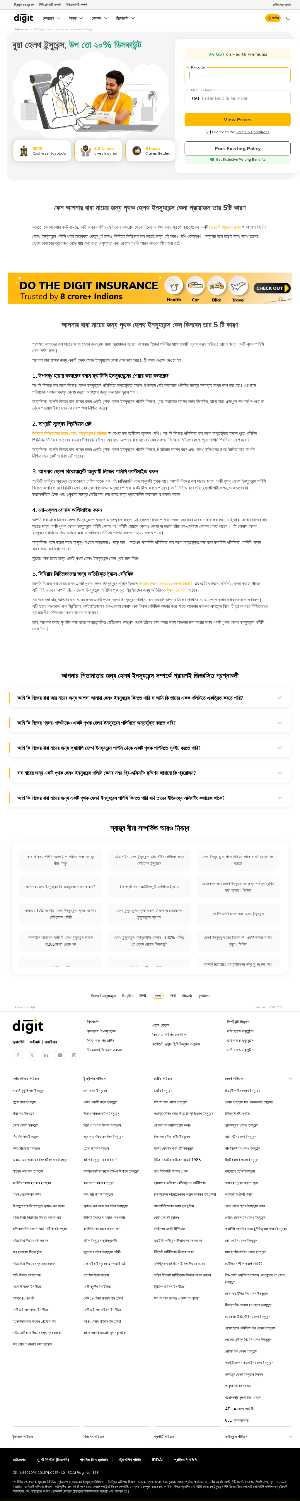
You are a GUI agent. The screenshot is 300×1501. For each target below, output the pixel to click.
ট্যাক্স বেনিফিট (176, 590)
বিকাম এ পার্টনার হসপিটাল (169, 1034)
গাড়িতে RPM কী (23, 1298)
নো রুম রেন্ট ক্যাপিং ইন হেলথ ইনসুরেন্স (248, 1339)
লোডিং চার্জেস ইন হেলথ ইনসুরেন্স (245, 1217)
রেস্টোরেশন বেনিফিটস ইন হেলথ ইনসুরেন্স (250, 1328)
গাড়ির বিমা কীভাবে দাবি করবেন (30, 1240)
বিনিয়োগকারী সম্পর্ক (50, 4)
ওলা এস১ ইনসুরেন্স (95, 1090)
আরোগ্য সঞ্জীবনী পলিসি (239, 1194)
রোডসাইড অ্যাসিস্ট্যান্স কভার (172, 1125)
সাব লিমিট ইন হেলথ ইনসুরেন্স (242, 1148)
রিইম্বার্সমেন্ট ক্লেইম (237, 1113)
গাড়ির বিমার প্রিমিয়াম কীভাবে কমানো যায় (37, 1217)
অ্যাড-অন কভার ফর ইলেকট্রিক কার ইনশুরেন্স (40, 1159)
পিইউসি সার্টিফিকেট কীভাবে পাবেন (174, 1252)
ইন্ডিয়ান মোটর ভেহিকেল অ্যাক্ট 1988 (177, 1159)
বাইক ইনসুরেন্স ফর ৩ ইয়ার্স (100, 1159)
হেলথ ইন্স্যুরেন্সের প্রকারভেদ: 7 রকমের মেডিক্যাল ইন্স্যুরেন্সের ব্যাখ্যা (149, 914)
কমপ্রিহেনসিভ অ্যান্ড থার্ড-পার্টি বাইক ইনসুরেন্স (111, 1171)
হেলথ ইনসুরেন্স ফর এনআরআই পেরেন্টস (249, 1102)
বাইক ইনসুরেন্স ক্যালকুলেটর (100, 1240)
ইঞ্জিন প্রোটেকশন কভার (27, 1194)
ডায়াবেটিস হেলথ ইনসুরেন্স (240, 1136)
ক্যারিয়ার (51, 1042)
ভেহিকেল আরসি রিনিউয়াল (169, 1228)
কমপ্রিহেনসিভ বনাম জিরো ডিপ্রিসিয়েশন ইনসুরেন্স (183, 1113)
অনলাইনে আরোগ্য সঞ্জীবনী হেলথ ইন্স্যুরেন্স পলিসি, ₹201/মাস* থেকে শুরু (60, 941)
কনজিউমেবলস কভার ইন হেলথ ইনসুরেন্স (249, 1362)
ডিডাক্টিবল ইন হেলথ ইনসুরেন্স (242, 1090)
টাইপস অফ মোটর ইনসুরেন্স (170, 1102)
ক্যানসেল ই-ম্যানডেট (101, 1031)
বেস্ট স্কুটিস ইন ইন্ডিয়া (97, 1286)
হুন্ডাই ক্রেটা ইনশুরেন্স (25, 1125)
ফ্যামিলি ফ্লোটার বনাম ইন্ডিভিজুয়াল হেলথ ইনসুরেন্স (256, 1228)
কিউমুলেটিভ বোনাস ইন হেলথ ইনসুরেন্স (248, 1305)
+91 (195, 98)
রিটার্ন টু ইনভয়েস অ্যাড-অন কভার (104, 1217)
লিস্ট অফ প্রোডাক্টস (100, 1040)
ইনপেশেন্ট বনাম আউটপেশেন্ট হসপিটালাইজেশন (149, 886)
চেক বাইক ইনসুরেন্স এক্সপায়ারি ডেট (104, 1263)
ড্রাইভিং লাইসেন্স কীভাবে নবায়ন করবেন (178, 1240)
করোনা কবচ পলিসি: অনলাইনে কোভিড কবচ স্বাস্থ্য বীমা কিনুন (60, 860)
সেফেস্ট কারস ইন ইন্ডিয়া (27, 1286)
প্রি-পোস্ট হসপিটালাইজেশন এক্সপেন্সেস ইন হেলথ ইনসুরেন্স (255, 1278)
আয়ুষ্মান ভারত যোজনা (238, 1385)
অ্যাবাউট (19, 1042)
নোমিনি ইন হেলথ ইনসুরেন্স (241, 1351)
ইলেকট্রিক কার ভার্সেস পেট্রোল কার (34, 1321)
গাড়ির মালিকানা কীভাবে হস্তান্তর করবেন (37, 1332)
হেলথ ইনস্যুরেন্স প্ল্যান (224, 227)
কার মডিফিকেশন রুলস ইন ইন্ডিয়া (174, 1206)
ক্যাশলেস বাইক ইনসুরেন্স (98, 1182)
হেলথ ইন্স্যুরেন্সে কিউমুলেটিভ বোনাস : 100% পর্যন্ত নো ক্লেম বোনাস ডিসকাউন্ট (149, 941)
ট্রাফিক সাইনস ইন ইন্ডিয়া (169, 1286)
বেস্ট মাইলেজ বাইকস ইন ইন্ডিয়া (102, 1309)
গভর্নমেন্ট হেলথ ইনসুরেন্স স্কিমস (244, 1374)
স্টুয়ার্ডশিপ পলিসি (130, 1459)
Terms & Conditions (253, 132)
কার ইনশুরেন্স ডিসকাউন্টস (27, 1252)
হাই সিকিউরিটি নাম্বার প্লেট (171, 1171)
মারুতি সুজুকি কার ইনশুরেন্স (29, 1090)
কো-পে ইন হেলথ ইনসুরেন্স (241, 1240)
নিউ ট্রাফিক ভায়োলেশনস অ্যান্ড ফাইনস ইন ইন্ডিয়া (185, 1194)
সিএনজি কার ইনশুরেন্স (26, 1136)
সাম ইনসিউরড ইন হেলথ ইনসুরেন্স (245, 1252)
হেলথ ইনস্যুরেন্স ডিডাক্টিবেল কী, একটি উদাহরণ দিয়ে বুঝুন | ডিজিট (238, 941)
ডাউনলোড (19, 1459)
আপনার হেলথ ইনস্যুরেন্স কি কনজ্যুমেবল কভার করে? (60, 886)
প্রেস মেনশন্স (160, 1025)
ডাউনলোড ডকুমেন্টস (240, 1031)
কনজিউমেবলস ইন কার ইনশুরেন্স (32, 1182)
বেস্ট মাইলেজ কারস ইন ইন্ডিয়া (31, 1309)
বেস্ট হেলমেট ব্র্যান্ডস (166, 1217)
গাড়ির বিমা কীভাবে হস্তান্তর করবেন (34, 1263)
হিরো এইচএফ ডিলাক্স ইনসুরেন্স (102, 1125)
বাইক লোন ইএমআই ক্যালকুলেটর (104, 1332)
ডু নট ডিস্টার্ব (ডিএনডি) (53, 1459)
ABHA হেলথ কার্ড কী (239, 1408)
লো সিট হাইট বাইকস (96, 1275)
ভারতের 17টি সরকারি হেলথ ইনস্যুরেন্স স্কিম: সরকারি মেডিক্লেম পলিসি (60, 914)
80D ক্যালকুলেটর (236, 1420)
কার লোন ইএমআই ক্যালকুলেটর (32, 1344)
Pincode (198, 67)
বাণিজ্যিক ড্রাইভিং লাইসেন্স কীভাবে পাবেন (179, 1263)
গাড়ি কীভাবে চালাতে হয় (27, 1275)
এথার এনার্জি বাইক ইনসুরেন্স (100, 1102)
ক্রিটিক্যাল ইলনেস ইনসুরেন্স (242, 1159)
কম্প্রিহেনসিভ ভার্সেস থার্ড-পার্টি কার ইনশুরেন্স (40, 1228)
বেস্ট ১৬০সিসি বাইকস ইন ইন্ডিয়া (103, 1298)
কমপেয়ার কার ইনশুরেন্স (26, 1148)
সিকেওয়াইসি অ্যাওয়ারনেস (104, 1049)
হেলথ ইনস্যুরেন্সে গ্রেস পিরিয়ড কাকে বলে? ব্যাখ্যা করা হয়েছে (238, 860)
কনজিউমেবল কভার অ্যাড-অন (101, 1228)
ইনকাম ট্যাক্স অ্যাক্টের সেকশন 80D (165, 583)
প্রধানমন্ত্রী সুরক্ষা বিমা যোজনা (243, 1397)
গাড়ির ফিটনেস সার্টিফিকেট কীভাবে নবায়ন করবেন (182, 1275)
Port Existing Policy (238, 148)
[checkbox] (208, 132)
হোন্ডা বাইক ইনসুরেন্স (96, 1148)
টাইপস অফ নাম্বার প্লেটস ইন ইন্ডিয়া (177, 1298)
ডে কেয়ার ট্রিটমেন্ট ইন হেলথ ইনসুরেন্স (247, 1316)
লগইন (275, 18)
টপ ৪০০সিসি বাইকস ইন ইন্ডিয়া (102, 1321)
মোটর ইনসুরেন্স (163, 1090)
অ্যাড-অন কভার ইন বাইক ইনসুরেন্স (105, 1206)
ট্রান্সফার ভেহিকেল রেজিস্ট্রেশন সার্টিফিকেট (180, 1182)
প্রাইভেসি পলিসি (185, 1459)
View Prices (238, 119)
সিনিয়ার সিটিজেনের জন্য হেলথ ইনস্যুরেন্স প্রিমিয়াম (69, 433)
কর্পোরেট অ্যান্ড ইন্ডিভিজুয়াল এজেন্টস (176, 1044)
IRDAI (157, 1459)
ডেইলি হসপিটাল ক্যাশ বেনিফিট (243, 1263)
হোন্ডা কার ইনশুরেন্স (24, 1102)
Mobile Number (204, 90)
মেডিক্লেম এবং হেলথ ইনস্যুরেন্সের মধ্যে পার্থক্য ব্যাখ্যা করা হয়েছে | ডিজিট (238, 887)
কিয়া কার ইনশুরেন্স (23, 1113)
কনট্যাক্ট (35, 1042)
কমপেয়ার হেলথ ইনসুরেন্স (240, 1171)
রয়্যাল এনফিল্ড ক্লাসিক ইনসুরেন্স (103, 1136)
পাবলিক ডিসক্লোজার (94, 1459)
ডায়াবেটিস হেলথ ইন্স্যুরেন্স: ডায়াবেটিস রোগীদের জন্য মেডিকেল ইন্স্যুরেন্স (149, 860)
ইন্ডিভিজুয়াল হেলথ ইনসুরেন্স (241, 1125)
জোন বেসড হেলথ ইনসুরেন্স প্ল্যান (245, 1206)
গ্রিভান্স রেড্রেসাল (24, 4)
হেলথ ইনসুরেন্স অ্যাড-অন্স (241, 1182)
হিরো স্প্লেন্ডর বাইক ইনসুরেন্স (101, 1113)
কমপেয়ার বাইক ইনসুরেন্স (98, 1194)
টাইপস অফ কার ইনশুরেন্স (28, 1171)
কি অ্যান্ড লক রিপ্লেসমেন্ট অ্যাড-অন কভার (38, 1206)
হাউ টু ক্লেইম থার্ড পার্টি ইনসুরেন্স (174, 1148)
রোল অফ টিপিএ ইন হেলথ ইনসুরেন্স (246, 1293)
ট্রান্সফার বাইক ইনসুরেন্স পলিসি (102, 1252)
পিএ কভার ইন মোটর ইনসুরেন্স (172, 1136)
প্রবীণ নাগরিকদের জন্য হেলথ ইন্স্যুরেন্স (238, 913)
